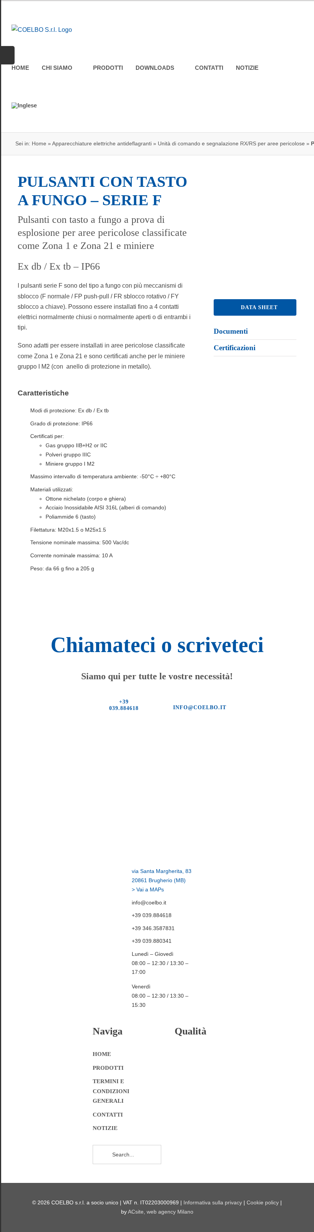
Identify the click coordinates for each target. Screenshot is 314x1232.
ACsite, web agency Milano (160, 1212)
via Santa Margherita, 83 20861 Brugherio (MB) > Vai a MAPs (161, 880)
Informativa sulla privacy (212, 1202)
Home (39, 143)
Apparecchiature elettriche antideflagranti (102, 143)
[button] (51, 106)
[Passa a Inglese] (24, 106)
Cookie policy (263, 1202)
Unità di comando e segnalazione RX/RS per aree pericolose (231, 143)
